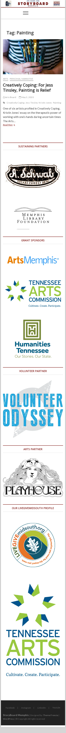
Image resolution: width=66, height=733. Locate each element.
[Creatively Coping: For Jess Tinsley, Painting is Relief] (33, 56)
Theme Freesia (50, 715)
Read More (12, 125)
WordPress (8, 718)
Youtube (56, 707)
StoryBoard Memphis (16, 715)
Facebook (10, 708)
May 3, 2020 (27, 97)
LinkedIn (41, 708)
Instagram (26, 708)
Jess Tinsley (31, 102)
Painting (57, 102)
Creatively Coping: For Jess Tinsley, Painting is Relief (28, 87)
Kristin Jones (45, 102)
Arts (5, 78)
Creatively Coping (15, 102)
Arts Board (10, 97)
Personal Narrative (21, 78)
